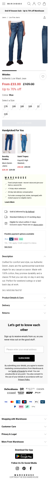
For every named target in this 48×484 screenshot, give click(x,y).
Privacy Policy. (24, 380)
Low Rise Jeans (14, 17)
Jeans (4, 17)
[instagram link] (17, 468)
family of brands (18, 371)
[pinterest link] (24, 468)
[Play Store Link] (24, 456)
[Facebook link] (30, 468)
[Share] (44, 17)
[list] (24, 46)
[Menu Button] (3, 3)
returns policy (38, 225)
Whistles (6, 74)
